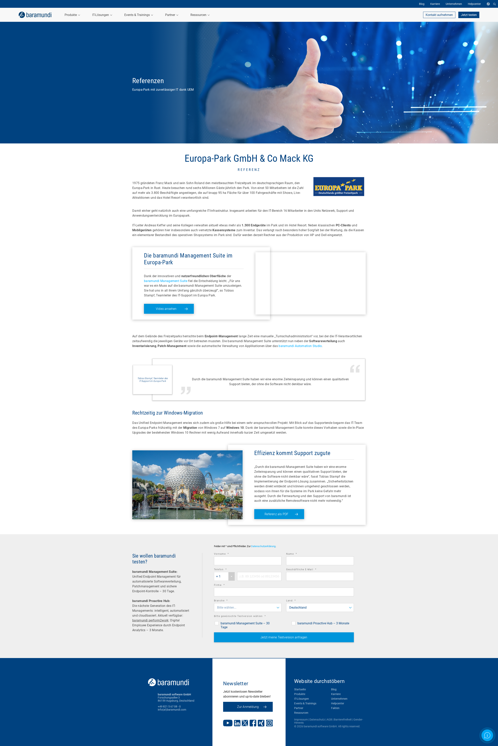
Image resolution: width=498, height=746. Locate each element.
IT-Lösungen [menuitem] (101, 15)
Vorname (227, 554)
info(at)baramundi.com (172, 709)
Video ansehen (166, 309)
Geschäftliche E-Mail (306, 570)
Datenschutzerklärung (263, 546)
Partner (298, 708)
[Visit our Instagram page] (269, 723)
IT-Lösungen (301, 698)
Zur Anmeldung (248, 707)
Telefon (226, 570)
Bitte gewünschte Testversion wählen (245, 617)
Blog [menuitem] (421, 3)
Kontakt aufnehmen (439, 15)
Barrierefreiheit (343, 719)
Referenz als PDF (276, 514)
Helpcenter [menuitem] (474, 3)
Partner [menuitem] (170, 15)
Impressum (301, 719)
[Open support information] (487, 735)
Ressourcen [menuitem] (198, 15)
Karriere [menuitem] (435, 3)
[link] (35, 15)
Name (297, 554)
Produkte (299, 694)
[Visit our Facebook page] (253, 723)
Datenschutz (317, 719)
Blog (334, 689)
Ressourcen (301, 712)
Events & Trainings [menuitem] (137, 15)
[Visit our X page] (245, 723)
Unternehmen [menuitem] (454, 3)
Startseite (300, 689)
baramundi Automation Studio (300, 346)
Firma (225, 585)
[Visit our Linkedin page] (237, 723)
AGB (329, 719)
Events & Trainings (305, 703)
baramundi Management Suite (165, 281)
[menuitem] (489, 4)
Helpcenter (337, 703)
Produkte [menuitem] (71, 15)
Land (296, 601)
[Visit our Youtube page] (227, 723)
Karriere (336, 694)
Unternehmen (339, 698)
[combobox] (224, 576)
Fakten (335, 708)
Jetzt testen (469, 15)
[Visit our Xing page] (261, 723)
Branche (226, 601)
